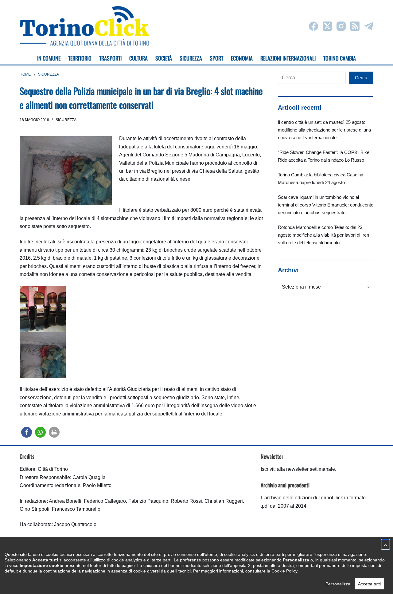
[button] (26, 432)
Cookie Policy (284, 570)
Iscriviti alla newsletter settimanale (298, 469)
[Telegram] (368, 26)
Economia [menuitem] (242, 58)
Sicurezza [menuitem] (191, 58)
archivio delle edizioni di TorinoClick (303, 497)
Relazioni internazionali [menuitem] (288, 58)
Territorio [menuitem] (79, 58)
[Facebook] (313, 26)
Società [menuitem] (163, 58)
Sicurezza (66, 120)
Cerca (361, 77)
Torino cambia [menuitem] (339, 58)
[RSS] (355, 26)
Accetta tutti (369, 583)
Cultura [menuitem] (138, 58)
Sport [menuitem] (216, 58)
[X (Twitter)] (327, 26)
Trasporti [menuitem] (110, 58)
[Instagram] (341, 26)
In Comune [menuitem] (48, 58)
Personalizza (337, 583)
